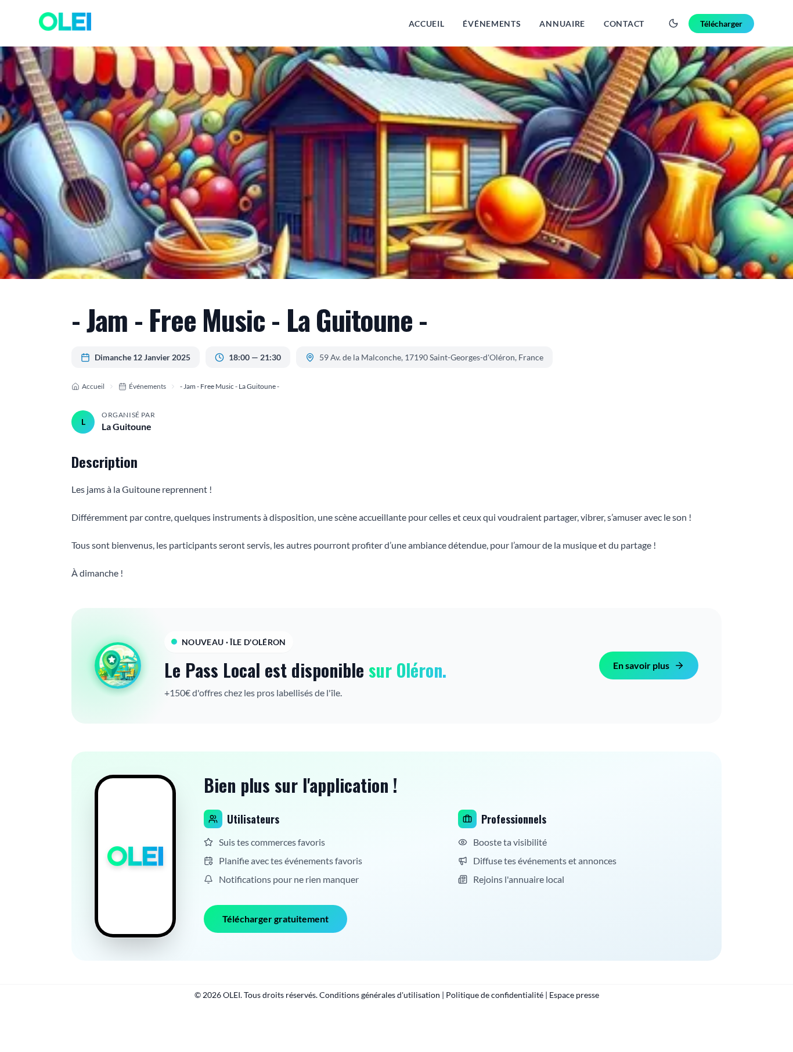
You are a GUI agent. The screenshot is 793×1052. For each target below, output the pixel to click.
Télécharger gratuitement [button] (275, 918)
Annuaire (562, 23)
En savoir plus (641, 665)
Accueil (427, 23)
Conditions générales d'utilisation (379, 995)
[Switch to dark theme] (673, 23)
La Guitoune (127, 426)
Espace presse (574, 995)
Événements (492, 23)
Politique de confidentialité (494, 995)
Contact (624, 23)
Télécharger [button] (721, 23)
